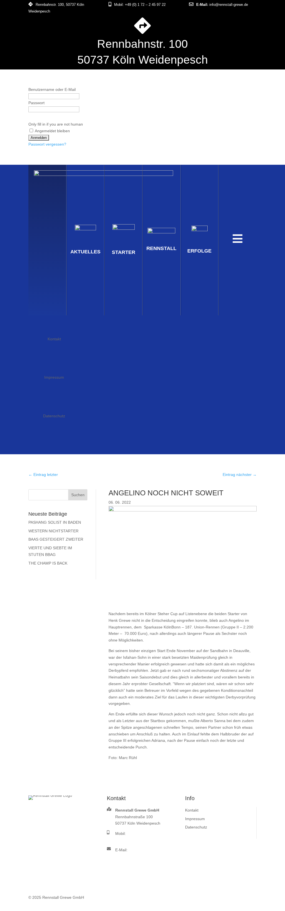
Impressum (54, 377)
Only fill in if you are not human (55, 124)
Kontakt (54, 339)
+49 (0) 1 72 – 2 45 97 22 (145, 5)
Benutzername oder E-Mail (52, 89)
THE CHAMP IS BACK (47, 563)
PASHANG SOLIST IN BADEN (54, 522)
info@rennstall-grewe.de (228, 5)
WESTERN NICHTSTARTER (53, 531)
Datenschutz (54, 416)
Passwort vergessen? (47, 144)
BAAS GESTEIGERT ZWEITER (55, 539)
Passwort (36, 103)
